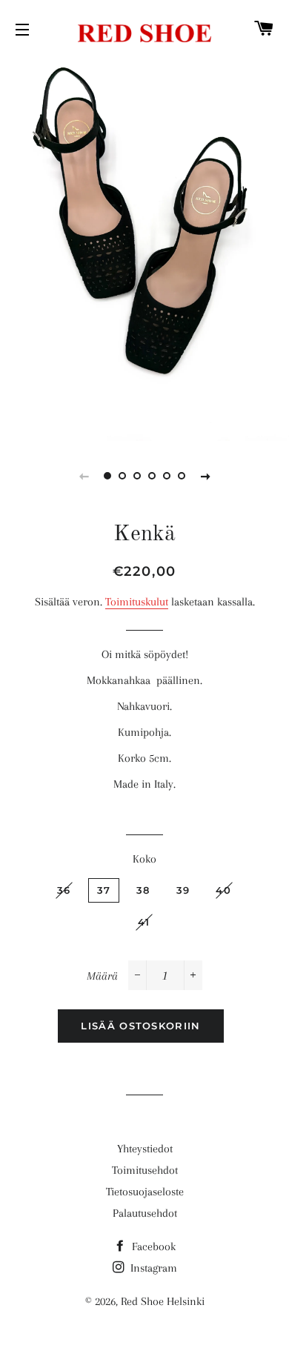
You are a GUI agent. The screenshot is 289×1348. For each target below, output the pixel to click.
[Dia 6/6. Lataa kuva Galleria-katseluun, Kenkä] (181, 475)
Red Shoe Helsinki (163, 1301)
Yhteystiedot (145, 1148)
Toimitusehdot (145, 1170)
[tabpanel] (144, 248)
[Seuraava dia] (205, 475)
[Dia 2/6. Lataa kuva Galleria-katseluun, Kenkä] (122, 475)
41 (144, 922)
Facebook (152, 1246)
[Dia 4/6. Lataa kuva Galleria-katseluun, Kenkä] (151, 475)
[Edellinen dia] (83, 475)
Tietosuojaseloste (145, 1191)
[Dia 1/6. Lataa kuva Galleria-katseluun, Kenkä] (107, 475)
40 (223, 890)
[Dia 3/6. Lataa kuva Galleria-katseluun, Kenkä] (137, 475)
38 (143, 890)
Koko (144, 859)
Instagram (152, 1268)
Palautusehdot (145, 1213)
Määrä (102, 976)
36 (64, 890)
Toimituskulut (136, 601)
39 (183, 890)
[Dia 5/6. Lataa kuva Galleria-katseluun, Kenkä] (166, 475)
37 (104, 890)
